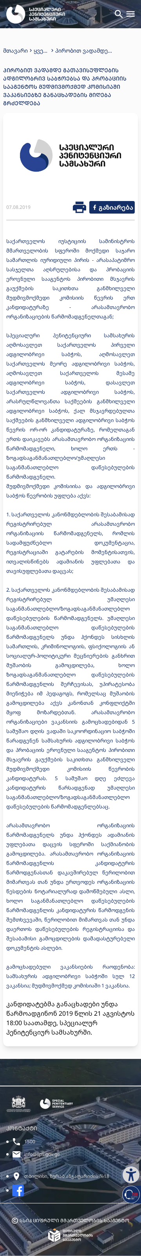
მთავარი (15, 50)
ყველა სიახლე (41, 51)
